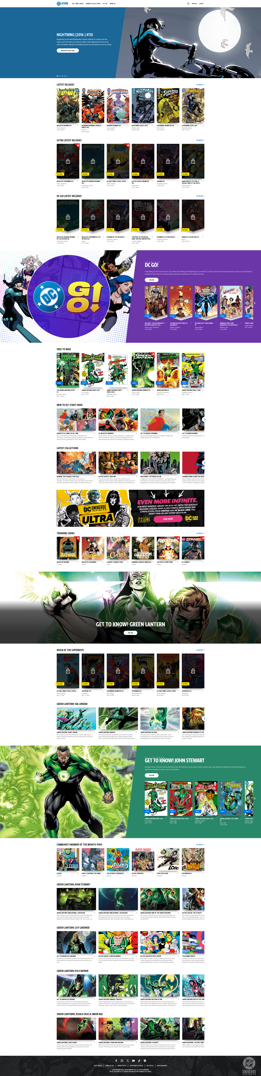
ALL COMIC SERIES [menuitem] (77, 4)
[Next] (258, 42)
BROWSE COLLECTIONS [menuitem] (93, 4)
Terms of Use (109, 1066)
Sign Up (194, 4)
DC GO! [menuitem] (105, 4)
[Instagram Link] (122, 1060)
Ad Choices (150, 1066)
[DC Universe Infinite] (62, 4)
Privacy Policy (121, 1066)
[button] (188, 3)
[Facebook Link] (116, 1060)
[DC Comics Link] (145, 1060)
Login (201, 4)
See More (200, 85)
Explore (151, 280)
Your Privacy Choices (136, 1066)
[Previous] (2, 42)
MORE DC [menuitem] (113, 4)
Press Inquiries (162, 1066)
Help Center (98, 1066)
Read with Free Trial (68, 52)
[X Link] (127, 1060)
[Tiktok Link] (139, 1060)
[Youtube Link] (133, 1060)
